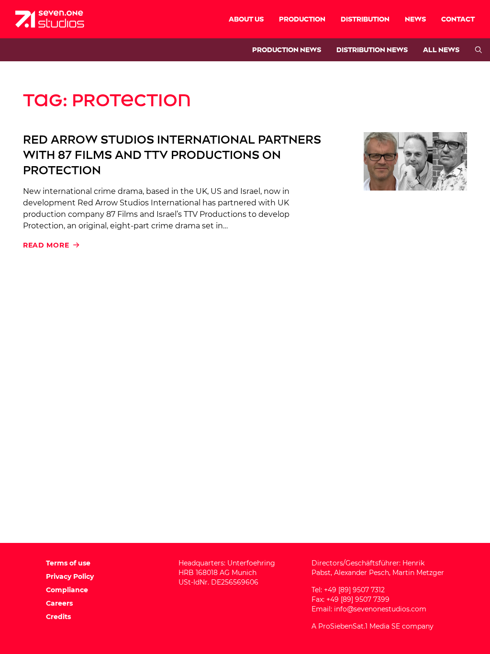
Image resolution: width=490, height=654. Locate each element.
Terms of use (68, 563)
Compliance (67, 590)
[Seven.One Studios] (49, 19)
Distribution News (372, 50)
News (415, 19)
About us (246, 19)
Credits (58, 616)
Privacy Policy (70, 576)
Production (302, 19)
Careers (59, 603)
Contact (458, 19)
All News (441, 50)
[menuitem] (246, 19)
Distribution (365, 19)
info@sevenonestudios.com (380, 609)
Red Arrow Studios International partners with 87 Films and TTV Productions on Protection (172, 155)
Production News (286, 50)
